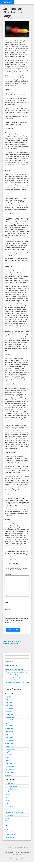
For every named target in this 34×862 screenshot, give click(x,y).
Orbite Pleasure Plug (11, 675)
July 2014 (8, 752)
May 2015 (8, 734)
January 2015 (9, 743)
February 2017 (9, 708)
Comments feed (10, 835)
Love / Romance (10, 806)
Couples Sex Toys (10, 783)
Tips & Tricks (9, 821)
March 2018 (9, 702)
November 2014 (10, 746)
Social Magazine (15, 859)
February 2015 (9, 740)
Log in (7, 829)
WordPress (24, 859)
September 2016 (10, 717)
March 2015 (9, 737)
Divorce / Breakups (11, 786)
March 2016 (9, 726)
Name (7, 595)
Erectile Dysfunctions (11, 789)
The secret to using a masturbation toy (16, 672)
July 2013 (8, 775)
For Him (7, 800)
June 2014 (8, 755)
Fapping (7, 795)
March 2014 (9, 763)
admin (19, 560)
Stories (7, 818)
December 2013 (10, 769)
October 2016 (9, 714)
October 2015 (9, 729)
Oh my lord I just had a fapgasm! (17, 853)
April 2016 (8, 723)
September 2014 (10, 749)
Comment (8, 574)
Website (7, 609)
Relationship (9, 815)
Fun (6, 803)
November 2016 (10, 711)
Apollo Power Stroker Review (14, 669)
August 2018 (9, 697)
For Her (7, 798)
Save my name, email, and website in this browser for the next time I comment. (16, 620)
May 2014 (8, 758)
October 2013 (9, 772)
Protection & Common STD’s (14, 812)
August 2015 (9, 731)
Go (27, 657)
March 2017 (9, 705)
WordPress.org (9, 837)
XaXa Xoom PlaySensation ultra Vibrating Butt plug (14, 679)
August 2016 (9, 720)
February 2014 (9, 766)
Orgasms (8, 809)
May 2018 (8, 699)
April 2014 (8, 761)
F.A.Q (7, 792)
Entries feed (9, 832)
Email (7, 602)
